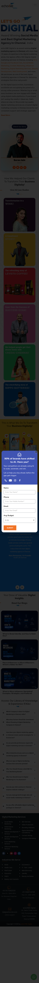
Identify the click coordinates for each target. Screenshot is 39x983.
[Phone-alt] (6, 480)
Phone (6, 497)
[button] (36, 452)
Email (6, 506)
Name (6, 488)
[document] (19, 491)
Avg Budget (9, 515)
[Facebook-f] (20, 480)
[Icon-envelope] (10, 480)
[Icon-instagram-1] (15, 480)
